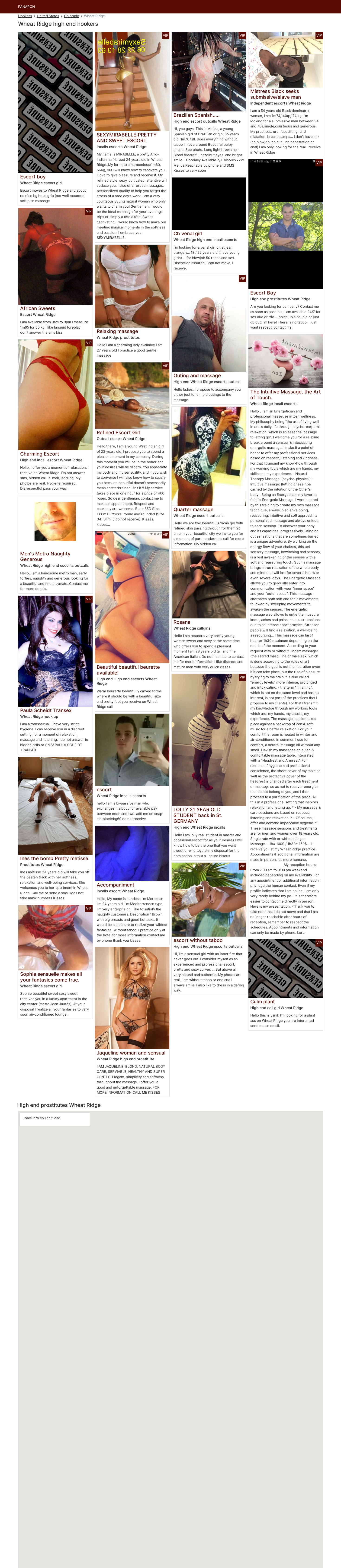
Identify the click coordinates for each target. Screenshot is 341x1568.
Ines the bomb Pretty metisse (54, 858)
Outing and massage (197, 375)
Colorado (71, 16)
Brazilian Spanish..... (197, 115)
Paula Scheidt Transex (45, 710)
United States (48, 16)
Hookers (25, 16)
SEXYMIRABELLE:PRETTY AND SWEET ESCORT (127, 137)
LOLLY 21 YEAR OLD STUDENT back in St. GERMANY (198, 815)
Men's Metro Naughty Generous (45, 556)
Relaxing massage (117, 331)
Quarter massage (193, 509)
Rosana (182, 622)
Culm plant (262, 1001)
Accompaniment (115, 885)
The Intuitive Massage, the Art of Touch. (285, 394)
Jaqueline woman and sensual (131, 1053)
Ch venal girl (188, 233)
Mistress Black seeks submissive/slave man (275, 94)
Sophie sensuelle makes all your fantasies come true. (51, 977)
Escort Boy (263, 293)
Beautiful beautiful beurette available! (128, 670)
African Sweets (37, 308)
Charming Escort (39, 454)
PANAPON (26, 6)
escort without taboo (198, 940)
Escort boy (33, 177)
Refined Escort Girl (118, 432)
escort (104, 789)
